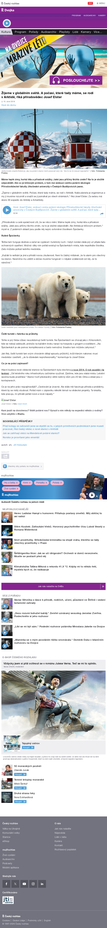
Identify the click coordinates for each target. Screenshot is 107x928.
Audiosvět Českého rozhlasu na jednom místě (22, 502)
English (47, 920)
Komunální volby (11, 833)
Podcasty (7, 863)
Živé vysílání (10, 488)
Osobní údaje (19, 920)
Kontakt (59, 845)
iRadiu (20, 414)
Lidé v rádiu (61, 837)
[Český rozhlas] (10, 3)
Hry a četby (9, 482)
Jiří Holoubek (20, 445)
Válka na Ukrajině (11, 828)
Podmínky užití (34, 920)
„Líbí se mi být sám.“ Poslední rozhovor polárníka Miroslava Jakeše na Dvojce (59, 626)
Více (98, 32)
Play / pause (7, 210)
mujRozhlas (7, 475)
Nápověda (60, 833)
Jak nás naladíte (63, 828)
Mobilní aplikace (11, 867)
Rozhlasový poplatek (65, 849)
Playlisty (64, 32)
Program (76, 16)
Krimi (25, 482)
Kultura (6, 32)
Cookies (6, 920)
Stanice (6, 837)
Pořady (33, 32)
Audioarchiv (90, 16)
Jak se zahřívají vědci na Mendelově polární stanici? (31, 433)
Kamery (102, 16)
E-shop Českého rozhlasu (20, 657)
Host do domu (8, 105)
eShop (6, 841)
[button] (102, 214)
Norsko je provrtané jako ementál (21, 437)
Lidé (75, 32)
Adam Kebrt (22, 404)
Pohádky (40, 482)
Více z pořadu (11, 595)
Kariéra (58, 841)
